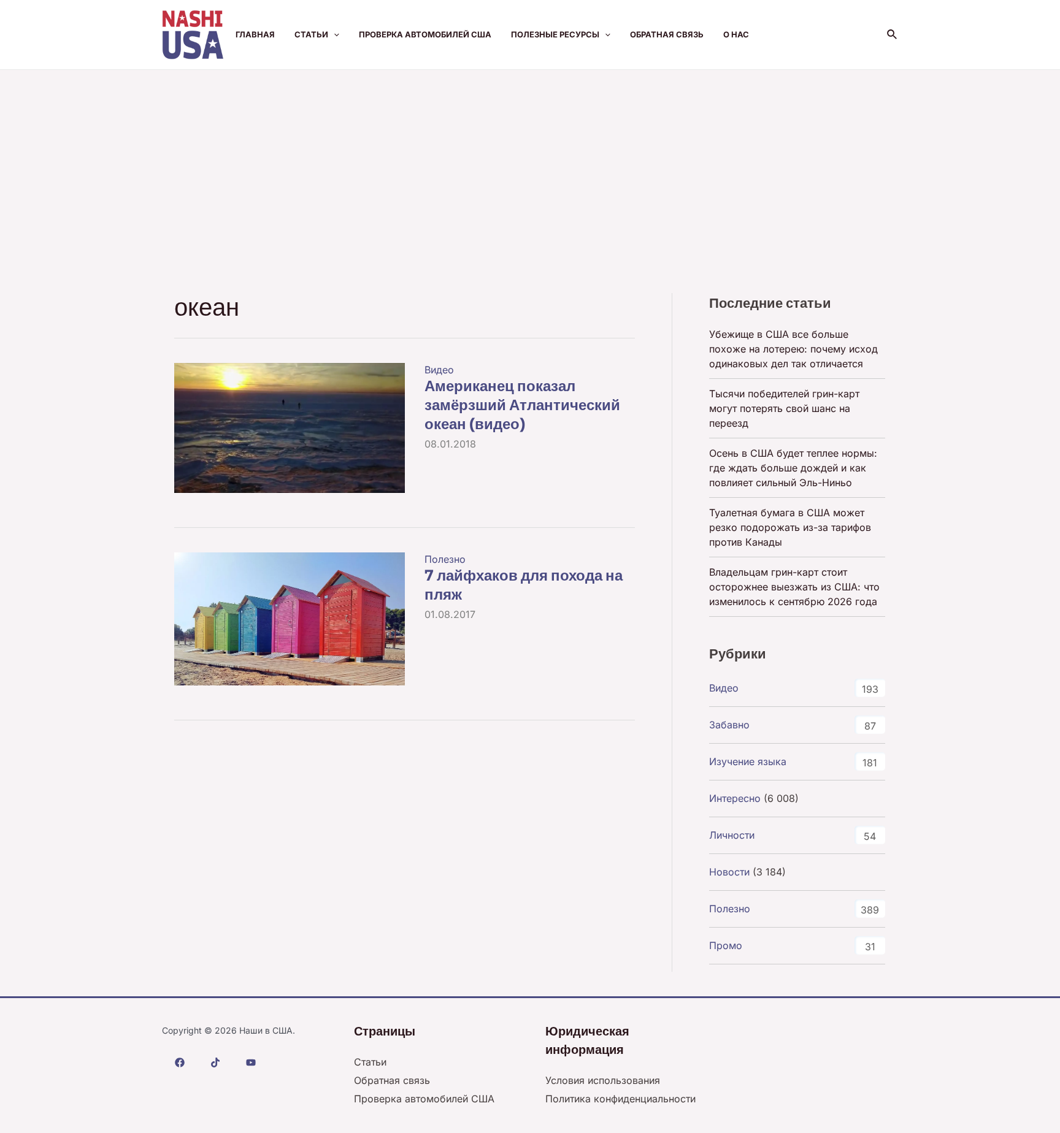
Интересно (735, 798)
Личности (732, 835)
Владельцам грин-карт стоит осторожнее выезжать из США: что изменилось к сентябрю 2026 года (794, 587)
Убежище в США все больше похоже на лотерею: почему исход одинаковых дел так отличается (793, 349)
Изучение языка (747, 761)
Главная (255, 34)
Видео (439, 370)
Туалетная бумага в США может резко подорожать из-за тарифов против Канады (790, 527)
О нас (736, 34)
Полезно (445, 559)
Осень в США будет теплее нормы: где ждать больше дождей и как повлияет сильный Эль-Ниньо (793, 468)
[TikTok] (215, 1062)
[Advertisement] (530, 162)
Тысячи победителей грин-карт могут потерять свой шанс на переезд (784, 408)
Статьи (311, 34)
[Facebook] (180, 1062)
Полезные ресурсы (555, 34)
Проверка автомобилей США (425, 34)
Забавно (729, 725)
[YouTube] (251, 1062)
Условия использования (602, 1080)
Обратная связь (667, 34)
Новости (729, 872)
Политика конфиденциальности (620, 1099)
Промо (725, 945)
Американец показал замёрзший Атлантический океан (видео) (522, 405)
